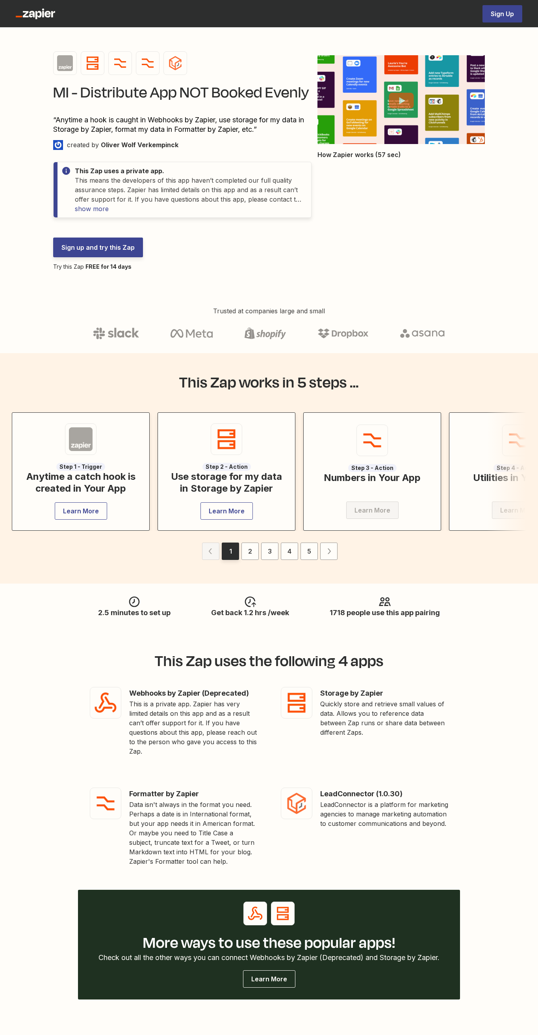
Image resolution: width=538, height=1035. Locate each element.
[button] (401, 100)
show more (92, 209)
